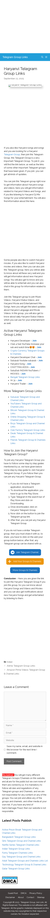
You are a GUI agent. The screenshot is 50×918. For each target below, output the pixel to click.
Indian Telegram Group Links (16, 848)
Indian (10, 662)
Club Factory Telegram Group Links (27, 430)
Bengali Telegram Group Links (25, 377)
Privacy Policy (35, 893)
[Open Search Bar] (42, 57)
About (21, 897)
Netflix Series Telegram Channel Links (20, 845)
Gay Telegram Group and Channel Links (21, 856)
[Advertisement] (25, 26)
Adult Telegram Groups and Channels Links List (25, 860)
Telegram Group (12, 154)
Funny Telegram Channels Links (17, 852)
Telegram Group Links (15, 57)
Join (39, 347)
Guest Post (13, 893)
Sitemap (41, 897)
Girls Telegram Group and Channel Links (21, 840)
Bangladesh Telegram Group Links (19, 837)
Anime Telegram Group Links (21, 665)
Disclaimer (10, 897)
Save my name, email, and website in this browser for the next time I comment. (25, 749)
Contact (30, 897)
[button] (25, 552)
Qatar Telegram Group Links (16, 868)
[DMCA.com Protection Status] (9, 883)
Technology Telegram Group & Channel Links (24, 864)
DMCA (23, 893)
